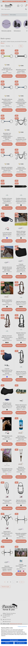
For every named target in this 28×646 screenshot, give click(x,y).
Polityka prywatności (22, 626)
